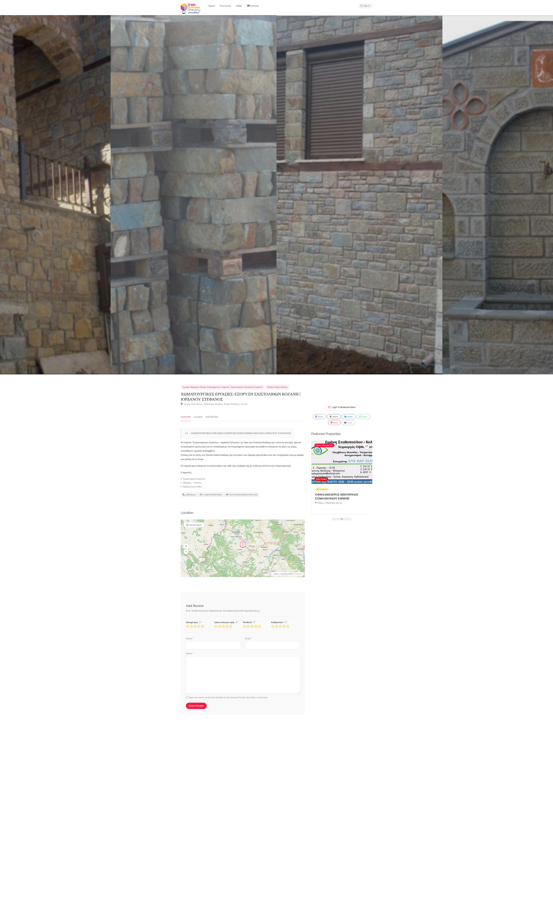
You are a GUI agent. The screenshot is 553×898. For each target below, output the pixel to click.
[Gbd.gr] (191, 8)
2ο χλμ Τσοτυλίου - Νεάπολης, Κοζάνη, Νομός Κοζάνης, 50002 (215, 403)
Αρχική (211, 5)
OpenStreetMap (287, 574)
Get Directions (195, 525)
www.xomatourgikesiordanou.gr (243, 495)
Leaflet (275, 574)
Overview (186, 416)
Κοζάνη (270, 387)
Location (198, 416)
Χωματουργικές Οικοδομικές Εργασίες (247, 387)
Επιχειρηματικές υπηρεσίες (218, 387)
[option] (359, 194)
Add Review (212, 416)
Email (248, 638)
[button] (186, 546)
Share (320, 417)
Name (190, 638)
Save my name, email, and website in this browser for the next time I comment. (228, 697)
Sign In (366, 5)
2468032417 (190, 495)
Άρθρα (239, 5)
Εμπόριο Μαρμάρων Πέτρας (194, 387)
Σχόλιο (190, 653)
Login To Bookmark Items (344, 407)
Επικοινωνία (225, 5)
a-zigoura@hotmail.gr (212, 495)
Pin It (335, 423)
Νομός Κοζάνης (280, 387)
